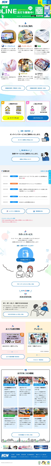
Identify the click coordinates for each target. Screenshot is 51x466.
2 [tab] (18, 16)
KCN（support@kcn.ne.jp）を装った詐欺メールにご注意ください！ (17, 220)
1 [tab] (17, 16)
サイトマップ (44, 456)
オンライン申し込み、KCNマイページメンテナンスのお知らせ (33, 196)
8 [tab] (27, 16)
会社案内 (13, 454)
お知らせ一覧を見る (45, 171)
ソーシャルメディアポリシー (23, 456)
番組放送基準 (13, 456)
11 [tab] (31, 16)
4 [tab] (21, 16)
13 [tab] (33, 16)
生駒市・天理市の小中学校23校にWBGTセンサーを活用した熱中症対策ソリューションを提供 (33, 190)
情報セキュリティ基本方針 (41, 454)
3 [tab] (20, 16)
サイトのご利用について (35, 456)
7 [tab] (25, 16)
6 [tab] (24, 16)
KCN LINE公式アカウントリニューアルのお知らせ (30, 183)
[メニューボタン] (49, 2)
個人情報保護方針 (30, 454)
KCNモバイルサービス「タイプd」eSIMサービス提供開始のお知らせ (33, 177)
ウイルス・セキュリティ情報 (8, 218)
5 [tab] (22, 16)
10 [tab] (29, 16)
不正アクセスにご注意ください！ (9, 222)
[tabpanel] (25, 11)
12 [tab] (32, 16)
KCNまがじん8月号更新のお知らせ (27, 202)
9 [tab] (28, 16)
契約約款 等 (23, 454)
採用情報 (18, 454)
